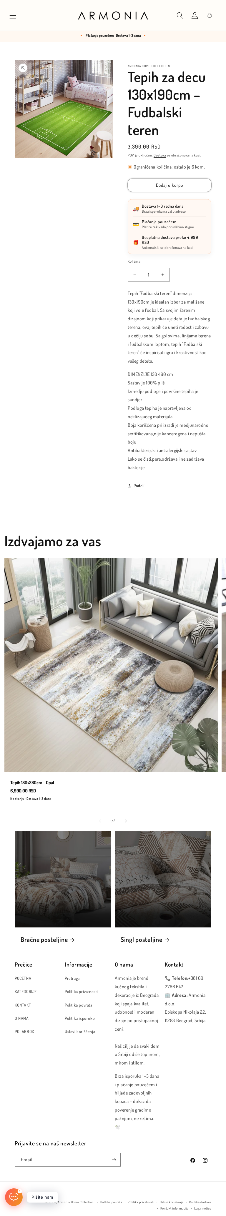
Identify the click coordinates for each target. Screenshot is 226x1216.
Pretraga (72, 978)
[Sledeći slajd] (125, 820)
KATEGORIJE (26, 991)
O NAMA (22, 1018)
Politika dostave (200, 1202)
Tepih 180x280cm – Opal (32, 782)
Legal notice (202, 1208)
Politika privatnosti (81, 991)
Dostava (160, 155)
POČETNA (23, 978)
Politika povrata (78, 1004)
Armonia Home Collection (76, 1202)
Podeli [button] (139, 485)
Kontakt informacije (174, 1208)
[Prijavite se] (113, 1160)
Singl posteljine (141, 939)
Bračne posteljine (44, 939)
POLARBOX (24, 1031)
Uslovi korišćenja (80, 1031)
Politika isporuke (80, 1018)
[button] (13, 16)
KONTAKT (23, 1004)
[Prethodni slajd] (100, 820)
